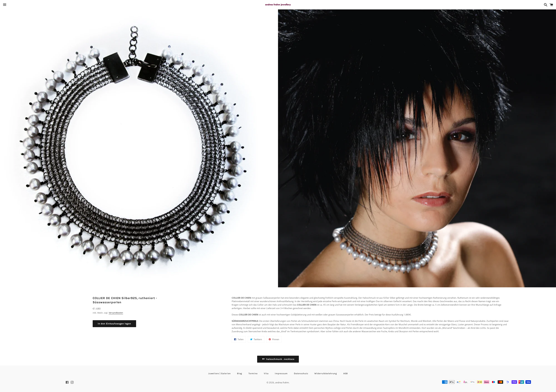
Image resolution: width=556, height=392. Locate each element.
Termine (252, 373)
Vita (266, 373)
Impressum (281, 373)
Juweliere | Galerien (219, 373)
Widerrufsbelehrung (325, 373)
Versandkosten (116, 312)
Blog (239, 373)
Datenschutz (301, 373)
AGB (345, 373)
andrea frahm (282, 382)
